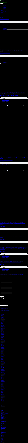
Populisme (11, 274)
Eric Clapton (17, 247)
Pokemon (2, 433)
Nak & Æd (8, 50)
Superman (9, 248)
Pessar (17, 223)
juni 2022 (2, 344)
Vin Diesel (4, 249)
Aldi (1, 411)
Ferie (1, 419)
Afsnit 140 (2, 226)
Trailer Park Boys (11, 93)
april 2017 (2, 378)
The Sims (6, 93)
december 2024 (3, 326)
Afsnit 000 (4, 9)
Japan (17, 222)
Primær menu (1, 3)
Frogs (19, 247)
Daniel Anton (14, 247)
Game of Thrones (3, 421)
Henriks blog (4, 11)
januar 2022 (2, 347)
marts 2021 (2, 353)
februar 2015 (2, 394)
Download (7, 57)
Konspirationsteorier (3, 427)
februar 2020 (2, 361)
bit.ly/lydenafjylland (5, 28)
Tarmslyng (4, 93)
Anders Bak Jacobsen (5, 247)
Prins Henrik (13, 274)
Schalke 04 (15, 50)
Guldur (9, 222)
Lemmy (3, 157)
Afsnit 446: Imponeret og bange (4, 308)
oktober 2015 (2, 389)
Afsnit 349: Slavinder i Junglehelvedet (9, 95)
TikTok (8, 93)
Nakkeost (2, 274)
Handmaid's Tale (22, 247)
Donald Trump (4, 417)
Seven (17, 50)
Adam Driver (1, 247)
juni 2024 (2, 330)
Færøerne (6, 222)
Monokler (16, 261)
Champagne (12, 247)
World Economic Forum (22, 93)
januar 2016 (2, 387)
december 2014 (3, 395)
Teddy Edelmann (11, 248)
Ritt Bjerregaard (19, 92)
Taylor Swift (19, 50)
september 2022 (3, 342)
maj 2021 (2, 352)
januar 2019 (2, 369)
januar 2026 (2, 318)
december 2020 (3, 355)
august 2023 (2, 336)
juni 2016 (2, 384)
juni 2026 (2, 315)
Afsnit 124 (2, 239)
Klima (21, 222)
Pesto (18, 223)
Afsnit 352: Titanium (5, 53)
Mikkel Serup (4, 7)
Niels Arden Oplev (7, 274)
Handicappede (11, 222)
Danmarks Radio (2, 416)
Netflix (12, 223)
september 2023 (3, 335)
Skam (1, 248)
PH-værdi (20, 223)
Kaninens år (3, 92)
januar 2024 (2, 333)
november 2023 (3, 334)
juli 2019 (2, 365)
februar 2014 (2, 401)
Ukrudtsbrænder (26, 157)
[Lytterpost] (2, 299)
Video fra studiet (4, 8)
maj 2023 (2, 337)
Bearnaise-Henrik (4, 413)
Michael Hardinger (9, 92)
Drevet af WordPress (2, 442)
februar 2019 (2, 368)
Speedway (2, 438)
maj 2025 (2, 323)
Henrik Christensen (5, 6)
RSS (6, 101)
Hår (13, 222)
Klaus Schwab (5, 92)
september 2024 (3, 328)
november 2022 (3, 341)
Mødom (10, 223)
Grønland (8, 222)
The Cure (22, 50)
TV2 (22, 274)
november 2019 (3, 363)
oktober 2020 (2, 356)
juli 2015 (2, 391)
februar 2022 (2, 346)
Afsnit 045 (2, 264)
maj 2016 (2, 385)
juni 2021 (2, 351)
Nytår (11, 50)
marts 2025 (2, 324)
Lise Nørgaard (5, 157)
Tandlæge (2, 93)
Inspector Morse (3, 261)
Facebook (3, 418)
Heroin (16, 222)
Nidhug (4, 274)
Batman (8, 247)
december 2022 (3, 340)
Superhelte (6, 248)
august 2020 (2, 357)
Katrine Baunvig (4, 5)
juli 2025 (2, 322)
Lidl (1, 429)
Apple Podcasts (3, 101)
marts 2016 (2, 386)
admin (3, 20)
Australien (2, 412)
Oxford (16, 92)
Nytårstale (15, 223)
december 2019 (3, 362)
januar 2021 (2, 354)
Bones (10, 247)
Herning (24, 247)
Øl (21, 261)
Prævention (22, 223)
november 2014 (3, 396)
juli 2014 (2, 398)
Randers (16, 274)
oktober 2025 (2, 320)
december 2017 (3, 373)
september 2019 (3, 364)
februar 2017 (2, 379)
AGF (2, 410)
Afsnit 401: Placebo (4, 19)
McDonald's (2, 431)
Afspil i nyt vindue (4, 57)
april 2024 (2, 331)
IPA (5, 261)
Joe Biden (2, 424)
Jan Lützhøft (2, 423)
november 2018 (3, 370)
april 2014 (2, 400)
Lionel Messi (3, 50)
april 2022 (2, 345)
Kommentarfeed (3, 406)
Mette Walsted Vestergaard (10, 261)
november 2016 (3, 381)
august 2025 (2, 321)
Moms (14, 261)
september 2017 (3, 375)
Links (2, 10)
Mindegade (13, 157)
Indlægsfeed (2, 405)
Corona (2, 415)
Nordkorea (18, 157)
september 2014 (3, 397)
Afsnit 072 (2, 251)
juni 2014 (2, 399)
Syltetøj (23, 157)
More (7, 101)
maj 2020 (2, 359)
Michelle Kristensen (6, 223)
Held (14, 222)
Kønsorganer (3, 223)
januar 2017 (2, 380)
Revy (17, 92)
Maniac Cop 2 (8, 157)
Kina (20, 222)
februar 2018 (2, 372)
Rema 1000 (2, 436)
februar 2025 (2, 325)
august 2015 (2, 390)
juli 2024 (2, 329)
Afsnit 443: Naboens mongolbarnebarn (5, 310)
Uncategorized (1, 17)
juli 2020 (2, 358)
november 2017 (3, 374)
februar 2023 (2, 339)
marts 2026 (2, 317)
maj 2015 (2, 392)
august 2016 (2, 383)
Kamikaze (19, 222)
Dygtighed (3, 222)
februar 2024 (2, 332)
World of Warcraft (2, 440)
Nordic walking (18, 261)
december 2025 (3, 319)
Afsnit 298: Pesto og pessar (6, 160)
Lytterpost (6, 50)
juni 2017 (2, 377)
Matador (11, 157)
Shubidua (22, 92)
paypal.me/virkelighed (5, 29)
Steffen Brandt (20, 274)
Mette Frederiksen (3, 432)
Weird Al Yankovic (18, 93)
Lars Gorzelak (3, 428)
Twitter (2, 439)
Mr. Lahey (13, 92)
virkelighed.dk (3, 2)
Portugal (13, 50)
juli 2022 (2, 343)
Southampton (3, 248)
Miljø (9, 223)
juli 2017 (2, 376)
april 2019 (2, 367)
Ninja (10, 50)
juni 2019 (2, 366)
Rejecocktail (21, 157)
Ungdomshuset (14, 93)
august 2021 (2, 350)
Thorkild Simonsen (21, 248)
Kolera (23, 222)
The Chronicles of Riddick (16, 248)
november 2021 (3, 348)
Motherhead (15, 157)
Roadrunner (18, 274)
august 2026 (2, 314)
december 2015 (3, 388)
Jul (1, 425)
